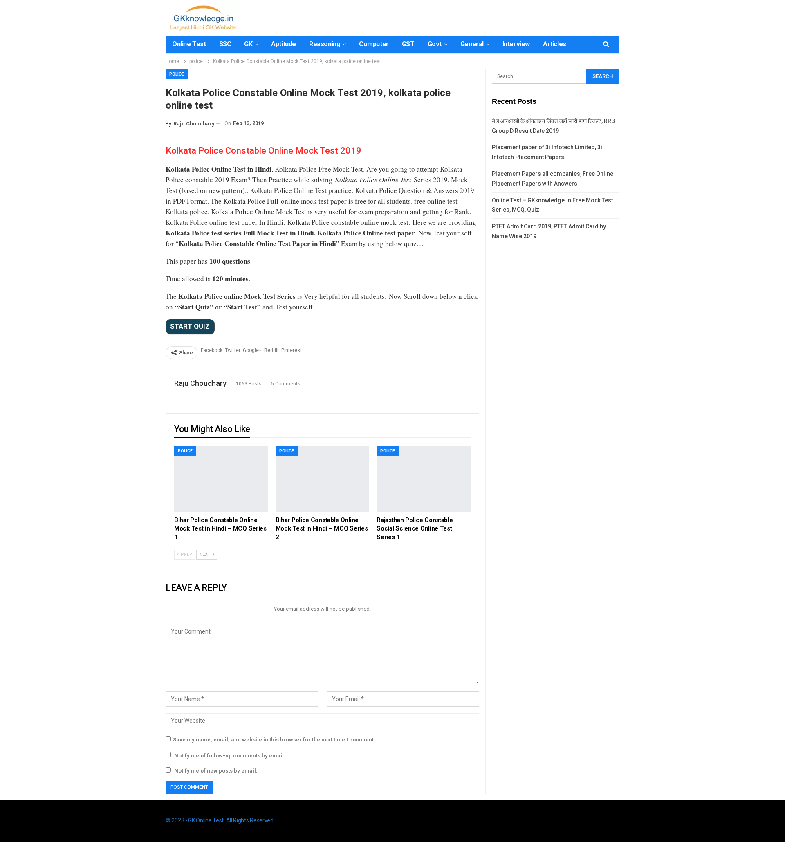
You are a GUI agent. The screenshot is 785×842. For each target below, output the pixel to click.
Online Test (189, 44)
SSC (225, 44)
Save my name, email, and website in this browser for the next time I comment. (274, 740)
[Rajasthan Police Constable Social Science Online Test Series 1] (424, 479)
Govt (435, 44)
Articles (554, 44)
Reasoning (324, 44)
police (176, 74)
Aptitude (283, 44)
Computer (374, 44)
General (472, 44)
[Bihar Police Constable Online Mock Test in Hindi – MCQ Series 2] (323, 479)
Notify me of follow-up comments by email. (229, 755)
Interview (516, 44)
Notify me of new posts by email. (216, 771)
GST (408, 44)
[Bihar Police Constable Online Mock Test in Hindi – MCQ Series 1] (221, 479)
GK (248, 44)
